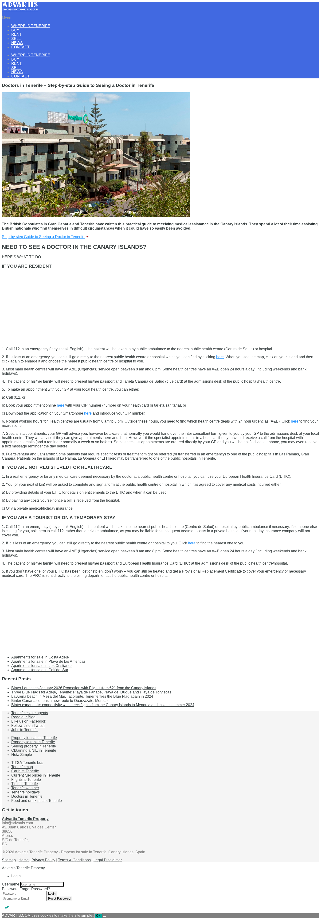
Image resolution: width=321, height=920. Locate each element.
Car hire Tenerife (25, 771)
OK (98, 915)
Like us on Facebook (28, 721)
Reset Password (59, 898)
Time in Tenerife (24, 784)
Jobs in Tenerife (24, 730)
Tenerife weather (25, 788)
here (220, 357)
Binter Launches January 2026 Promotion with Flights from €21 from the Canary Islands (83, 688)
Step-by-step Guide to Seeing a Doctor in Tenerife (43, 237)
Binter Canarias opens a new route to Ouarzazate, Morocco (60, 701)
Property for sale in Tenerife (34, 738)
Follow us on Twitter (28, 726)
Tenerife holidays (25, 792)
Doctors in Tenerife (27, 796)
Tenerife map (22, 767)
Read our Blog (23, 717)
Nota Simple (21, 755)
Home (24, 860)
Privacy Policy (43, 860)
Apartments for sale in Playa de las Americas (48, 661)
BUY (15, 30)
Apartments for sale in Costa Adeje (40, 657)
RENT (16, 34)
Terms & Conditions (74, 860)
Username (10, 884)
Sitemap (9, 860)
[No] (104, 916)
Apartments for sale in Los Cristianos (41, 666)
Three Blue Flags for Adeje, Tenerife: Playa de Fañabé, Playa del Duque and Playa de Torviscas (91, 692)
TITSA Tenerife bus (27, 763)
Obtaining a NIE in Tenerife (33, 750)
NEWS (17, 43)
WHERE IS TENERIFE (30, 26)
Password (10, 889)
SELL (16, 39)
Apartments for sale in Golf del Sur (39, 670)
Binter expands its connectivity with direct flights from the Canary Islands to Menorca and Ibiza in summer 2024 (102, 705)
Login (51, 893)
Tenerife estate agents (29, 713)
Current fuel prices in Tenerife (35, 775)
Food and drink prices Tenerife (36, 801)
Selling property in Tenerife (33, 746)
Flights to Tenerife (26, 779)
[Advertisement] (143, 306)
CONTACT (20, 47)
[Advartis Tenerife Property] (20, 10)
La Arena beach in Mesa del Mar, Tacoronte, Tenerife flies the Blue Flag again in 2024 (82, 696)
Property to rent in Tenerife (33, 742)
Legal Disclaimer (108, 860)
